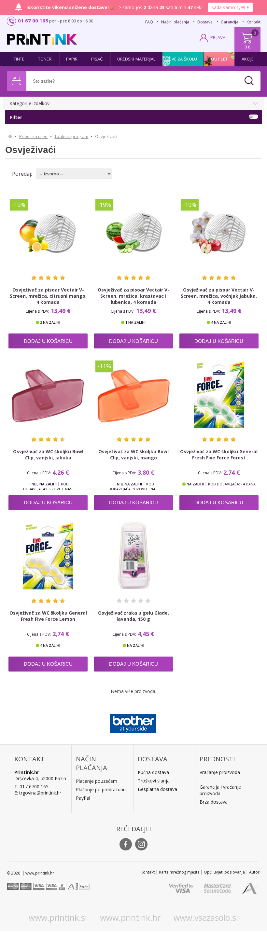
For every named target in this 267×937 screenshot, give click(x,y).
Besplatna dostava (157, 789)
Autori (254, 872)
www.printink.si (58, 917)
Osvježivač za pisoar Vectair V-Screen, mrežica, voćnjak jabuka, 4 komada (219, 296)
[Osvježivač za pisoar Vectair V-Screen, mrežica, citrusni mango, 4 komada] (48, 233)
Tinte (19, 59)
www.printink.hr (130, 917)
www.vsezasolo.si (206, 917)
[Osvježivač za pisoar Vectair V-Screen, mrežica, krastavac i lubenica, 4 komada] (133, 233)
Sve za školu (183, 59)
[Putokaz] (10, 136)
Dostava (205, 22)
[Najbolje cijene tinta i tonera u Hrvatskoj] (42, 39)
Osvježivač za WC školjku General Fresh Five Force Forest (219, 454)
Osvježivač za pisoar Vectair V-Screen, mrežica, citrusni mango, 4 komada (48, 296)
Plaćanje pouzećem (96, 781)
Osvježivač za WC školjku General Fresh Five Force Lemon (48, 616)
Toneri (45, 59)
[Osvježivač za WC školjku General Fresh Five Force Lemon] (48, 556)
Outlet (219, 59)
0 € (247, 47)
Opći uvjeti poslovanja (224, 872)
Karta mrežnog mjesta (179, 872)
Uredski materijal (136, 59)
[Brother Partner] (133, 722)
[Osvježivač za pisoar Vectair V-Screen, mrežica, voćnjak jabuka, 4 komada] (219, 233)
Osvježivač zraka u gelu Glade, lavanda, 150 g (133, 616)
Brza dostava (214, 802)
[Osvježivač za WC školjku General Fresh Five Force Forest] (219, 394)
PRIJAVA (217, 37)
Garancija (229, 22)
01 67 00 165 (33, 20)
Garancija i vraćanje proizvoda (220, 790)
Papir (72, 59)
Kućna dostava (153, 772)
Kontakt (253, 22)
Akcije (248, 59)
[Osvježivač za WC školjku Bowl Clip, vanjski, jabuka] (48, 394)
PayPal (83, 798)
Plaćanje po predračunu (101, 789)
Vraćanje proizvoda (220, 772)
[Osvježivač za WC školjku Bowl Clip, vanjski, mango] (133, 394)
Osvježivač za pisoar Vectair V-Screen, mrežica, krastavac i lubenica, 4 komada (133, 296)
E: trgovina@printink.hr (37, 793)
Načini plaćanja (175, 22)
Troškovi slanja (154, 781)
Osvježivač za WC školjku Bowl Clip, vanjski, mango (133, 454)
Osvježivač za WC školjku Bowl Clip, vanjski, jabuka (48, 454)
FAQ (149, 22)
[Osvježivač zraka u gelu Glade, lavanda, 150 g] (133, 556)
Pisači (97, 59)
